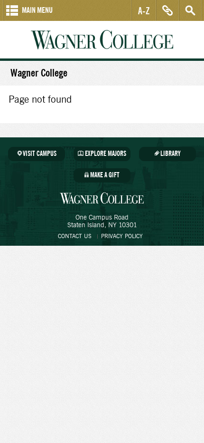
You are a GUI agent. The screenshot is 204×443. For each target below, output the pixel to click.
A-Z (144, 10)
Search (190, 10)
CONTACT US (75, 236)
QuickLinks (167, 10)
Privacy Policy (122, 236)
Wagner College (102, 39)
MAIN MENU (37, 10)
